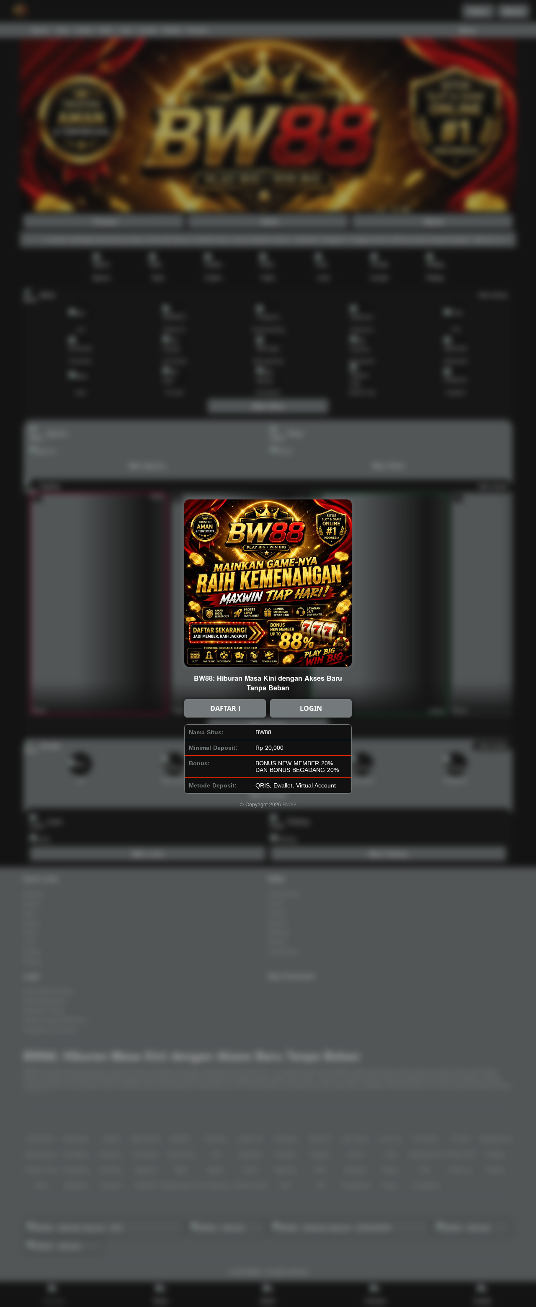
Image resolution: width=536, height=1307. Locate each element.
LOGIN (311, 708)
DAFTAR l (225, 708)
